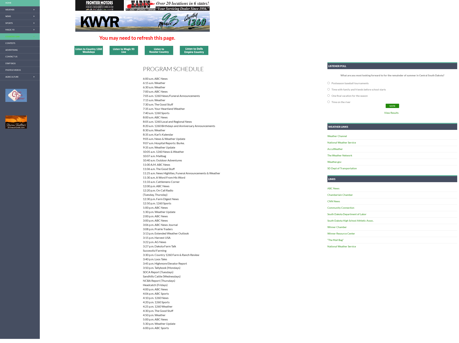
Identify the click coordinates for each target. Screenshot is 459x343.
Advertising (11, 50)
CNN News (333, 201)
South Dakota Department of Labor (346, 214)
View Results (391, 112)
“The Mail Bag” (335, 239)
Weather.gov (334, 161)
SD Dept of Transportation (342, 168)
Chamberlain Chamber (340, 194)
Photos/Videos (13, 70)
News (8, 16)
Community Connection (340, 207)
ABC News (333, 188)
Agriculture (11, 77)
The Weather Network (339, 155)
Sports (9, 23)
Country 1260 (12, 36)
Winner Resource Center (341, 233)
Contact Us (11, 56)
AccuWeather (335, 148)
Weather (9, 9)
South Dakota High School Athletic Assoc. (350, 220)
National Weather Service (341, 142)
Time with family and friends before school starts (359, 89)
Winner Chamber (337, 227)
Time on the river (341, 102)
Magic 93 (9, 29)
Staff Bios (10, 63)
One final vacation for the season (350, 95)
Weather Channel (337, 136)
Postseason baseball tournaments (350, 83)
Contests (10, 43)
